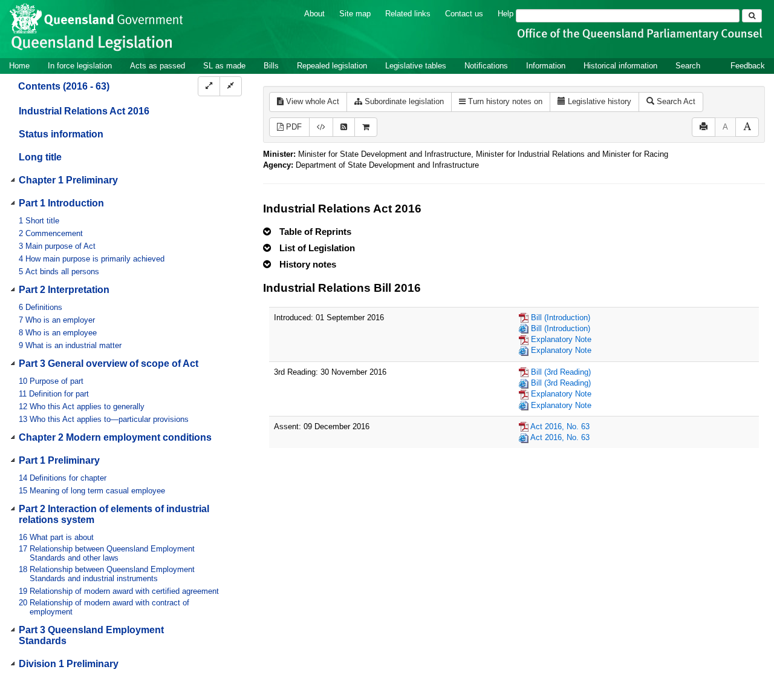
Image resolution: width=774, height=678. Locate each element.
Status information (61, 134)
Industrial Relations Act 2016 (84, 111)
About (314, 13)
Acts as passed (157, 65)
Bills (271, 65)
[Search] (752, 15)
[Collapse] (231, 86)
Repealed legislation (332, 65)
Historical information (620, 65)
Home (19, 65)
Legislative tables (415, 65)
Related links (408, 13)
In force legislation (80, 65)
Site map (355, 13)
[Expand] (209, 86)
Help (505, 13)
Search (687, 65)
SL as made (224, 65)
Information (545, 65)
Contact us (464, 13)
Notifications (486, 65)
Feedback (747, 65)
